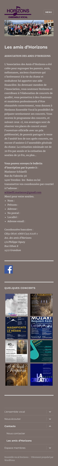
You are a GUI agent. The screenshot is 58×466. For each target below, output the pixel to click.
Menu (48, 12)
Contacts (10, 426)
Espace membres (14, 448)
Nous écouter (12, 419)
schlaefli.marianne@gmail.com (22, 192)
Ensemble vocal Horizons (16, 457)
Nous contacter (16, 433)
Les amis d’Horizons (19, 440)
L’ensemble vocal (14, 411)
